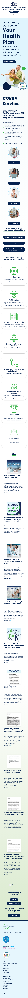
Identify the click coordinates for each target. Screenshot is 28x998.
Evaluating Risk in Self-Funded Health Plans (12, 476)
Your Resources (7, 983)
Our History (6, 968)
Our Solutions (7, 976)
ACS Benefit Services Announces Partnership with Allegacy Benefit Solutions (14, 856)
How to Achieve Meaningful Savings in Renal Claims (13, 603)
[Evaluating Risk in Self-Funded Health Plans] (14, 466)
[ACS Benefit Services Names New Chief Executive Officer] (14, 803)
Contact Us (6, 981)
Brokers (5, 9)
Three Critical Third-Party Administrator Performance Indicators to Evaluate (14, 645)
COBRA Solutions (6, 7)
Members (15, 7)
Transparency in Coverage (10, 963)
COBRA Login (14, 12)
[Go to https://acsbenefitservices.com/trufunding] (14, 298)
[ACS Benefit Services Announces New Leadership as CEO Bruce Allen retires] (14, 719)
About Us (5, 965)
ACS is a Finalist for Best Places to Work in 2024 (12, 771)
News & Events (7, 967)
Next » (16, 885)
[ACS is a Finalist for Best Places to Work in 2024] (14, 761)
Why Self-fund (6, 978)
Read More (7, 493)
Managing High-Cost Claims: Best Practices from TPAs (14, 561)
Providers (11, 9)
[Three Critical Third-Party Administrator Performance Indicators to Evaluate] (14, 635)
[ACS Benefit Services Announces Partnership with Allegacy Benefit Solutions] (14, 845)
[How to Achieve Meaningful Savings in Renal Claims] (14, 592)
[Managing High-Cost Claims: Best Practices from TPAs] (14, 550)
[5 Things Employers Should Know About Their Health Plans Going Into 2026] (14, 508)
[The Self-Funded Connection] (14, 677)
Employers (22, 7)
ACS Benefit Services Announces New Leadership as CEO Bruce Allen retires (13, 730)
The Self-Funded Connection (10, 687)
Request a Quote (20, 9)
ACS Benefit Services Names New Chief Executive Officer (14, 813)
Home (4, 961)
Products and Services (9, 980)
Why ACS (5, 970)
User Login (6, 972)
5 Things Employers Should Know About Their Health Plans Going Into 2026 (13, 519)
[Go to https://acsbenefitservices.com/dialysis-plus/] (14, 275)
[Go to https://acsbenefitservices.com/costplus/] (14, 413)
